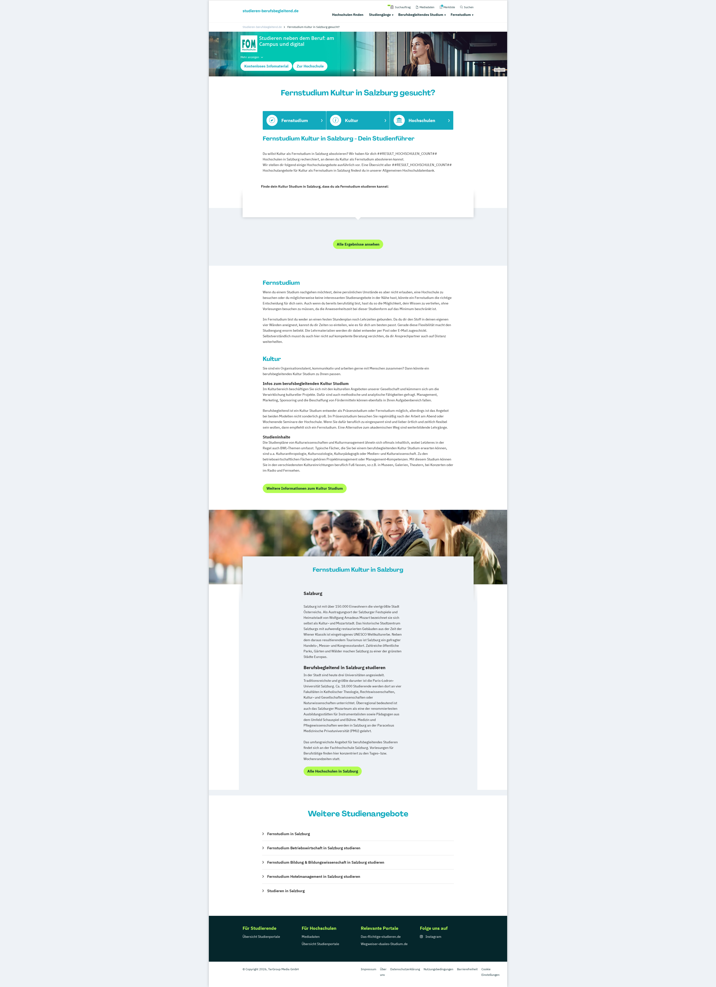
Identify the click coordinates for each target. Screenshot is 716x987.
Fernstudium (461, 14)
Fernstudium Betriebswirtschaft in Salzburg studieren (313, 847)
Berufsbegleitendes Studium (420, 14)
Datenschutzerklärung (405, 969)
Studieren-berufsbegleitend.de (262, 27)
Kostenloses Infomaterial (266, 66)
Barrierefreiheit (467, 969)
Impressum (368, 969)
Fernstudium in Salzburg (288, 833)
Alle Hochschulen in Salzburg (332, 771)
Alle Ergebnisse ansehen (358, 244)
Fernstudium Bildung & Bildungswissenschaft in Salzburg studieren (325, 862)
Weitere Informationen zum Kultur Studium (304, 488)
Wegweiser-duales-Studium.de (384, 944)
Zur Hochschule (310, 66)
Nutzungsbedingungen (438, 969)
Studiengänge (380, 14)
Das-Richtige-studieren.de (381, 936)
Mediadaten (311, 936)
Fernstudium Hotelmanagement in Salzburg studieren (313, 876)
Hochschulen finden (347, 14)
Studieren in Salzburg (285, 890)
